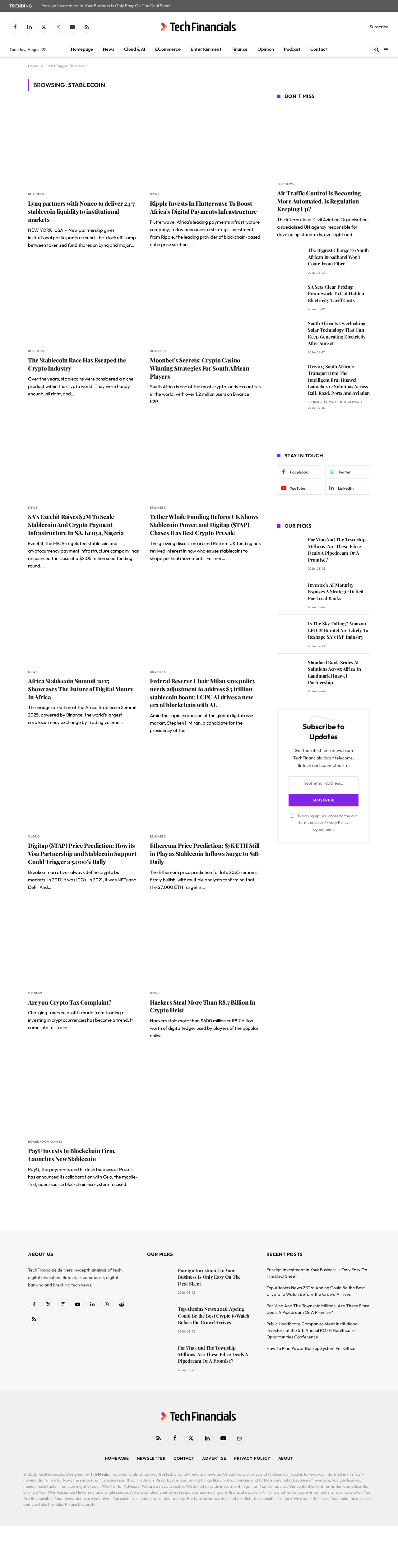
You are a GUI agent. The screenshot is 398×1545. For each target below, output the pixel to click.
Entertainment (206, 49)
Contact (318, 49)
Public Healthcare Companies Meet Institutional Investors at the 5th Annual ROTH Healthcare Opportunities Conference (312, 1330)
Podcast (292, 49)
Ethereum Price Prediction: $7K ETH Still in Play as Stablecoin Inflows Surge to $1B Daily (205, 854)
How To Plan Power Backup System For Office (310, 1348)
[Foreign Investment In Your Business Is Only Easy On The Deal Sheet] (159, 1279)
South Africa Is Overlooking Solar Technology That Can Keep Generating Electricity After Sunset (337, 333)
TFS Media (99, 1474)
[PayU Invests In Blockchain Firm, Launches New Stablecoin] (83, 1092)
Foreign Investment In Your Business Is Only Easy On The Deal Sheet (106, 5)
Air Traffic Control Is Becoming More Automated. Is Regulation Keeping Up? (319, 201)
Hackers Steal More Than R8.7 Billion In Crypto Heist (202, 1006)
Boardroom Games (45, 1142)
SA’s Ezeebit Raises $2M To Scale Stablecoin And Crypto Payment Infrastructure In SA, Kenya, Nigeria (75, 525)
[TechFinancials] (199, 26)
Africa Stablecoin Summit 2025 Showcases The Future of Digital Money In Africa (80, 689)
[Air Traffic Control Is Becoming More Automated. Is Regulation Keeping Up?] (323, 141)
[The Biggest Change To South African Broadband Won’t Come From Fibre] (289, 259)
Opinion (265, 49)
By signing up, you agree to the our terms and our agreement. (326, 822)
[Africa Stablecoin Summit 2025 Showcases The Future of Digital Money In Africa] (83, 622)
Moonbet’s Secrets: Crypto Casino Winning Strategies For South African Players (199, 368)
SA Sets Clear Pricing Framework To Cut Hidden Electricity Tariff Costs (336, 293)
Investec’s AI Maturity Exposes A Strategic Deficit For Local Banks (335, 591)
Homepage (82, 49)
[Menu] (386, 49)
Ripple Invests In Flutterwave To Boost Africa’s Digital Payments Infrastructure (203, 207)
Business (36, 194)
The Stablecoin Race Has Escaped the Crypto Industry (77, 364)
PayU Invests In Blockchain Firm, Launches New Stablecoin (72, 1155)
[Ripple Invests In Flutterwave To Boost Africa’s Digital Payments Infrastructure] (205, 144)
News (108, 49)
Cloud (34, 836)
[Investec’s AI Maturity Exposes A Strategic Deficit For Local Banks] (289, 593)
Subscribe (379, 27)
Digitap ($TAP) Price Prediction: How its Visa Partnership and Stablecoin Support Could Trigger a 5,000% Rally (82, 854)
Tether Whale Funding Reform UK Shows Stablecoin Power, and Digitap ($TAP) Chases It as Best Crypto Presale (204, 525)
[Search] (376, 50)
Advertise (214, 1458)
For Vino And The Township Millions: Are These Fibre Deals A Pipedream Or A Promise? (337, 549)
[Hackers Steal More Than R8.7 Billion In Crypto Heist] (205, 943)
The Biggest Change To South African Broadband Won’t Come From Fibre (338, 257)
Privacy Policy (336, 822)
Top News (285, 184)
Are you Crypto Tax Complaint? (70, 1002)
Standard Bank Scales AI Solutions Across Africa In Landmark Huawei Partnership (334, 672)
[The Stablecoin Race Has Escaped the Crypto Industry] (83, 301)
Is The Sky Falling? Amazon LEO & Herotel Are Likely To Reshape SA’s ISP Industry (338, 630)
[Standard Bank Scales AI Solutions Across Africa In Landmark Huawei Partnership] (289, 671)
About (286, 1458)
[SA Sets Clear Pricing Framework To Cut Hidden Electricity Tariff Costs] (289, 295)
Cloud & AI (135, 49)
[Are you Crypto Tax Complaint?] (83, 943)
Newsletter (151, 1458)
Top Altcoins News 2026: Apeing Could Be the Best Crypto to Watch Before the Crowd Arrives (213, 1315)
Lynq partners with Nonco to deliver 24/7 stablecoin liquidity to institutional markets (81, 211)
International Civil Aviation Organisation (327, 219)
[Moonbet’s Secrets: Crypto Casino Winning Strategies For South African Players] (205, 301)
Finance (239, 49)
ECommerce (167, 49)
